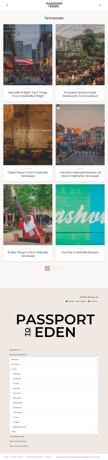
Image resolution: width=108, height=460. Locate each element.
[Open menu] (100, 5)
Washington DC (19, 427)
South (14, 369)
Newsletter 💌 (16, 350)
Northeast (15, 364)
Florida (16, 383)
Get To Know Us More (19, 446)
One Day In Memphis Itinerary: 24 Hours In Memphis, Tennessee (80, 174)
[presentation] (27, 54)
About (6, 457)
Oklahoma (17, 408)
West (13, 432)
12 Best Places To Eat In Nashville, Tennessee (28, 174)
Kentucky (17, 393)
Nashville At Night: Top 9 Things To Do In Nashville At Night (28, 94)
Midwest (15, 359)
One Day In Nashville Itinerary (80, 252)
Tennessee (28, 88)
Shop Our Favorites (18, 441)
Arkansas (17, 379)
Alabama (17, 374)
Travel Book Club (17, 436)
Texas (15, 417)
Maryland (17, 398)
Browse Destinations (18, 355)
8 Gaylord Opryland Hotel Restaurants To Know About (80, 94)
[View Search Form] (7, 5)
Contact (48, 457)
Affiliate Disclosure (34, 457)
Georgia (16, 388)
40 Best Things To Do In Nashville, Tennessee (27, 254)
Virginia (16, 422)
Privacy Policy (17, 457)
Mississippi (17, 403)
